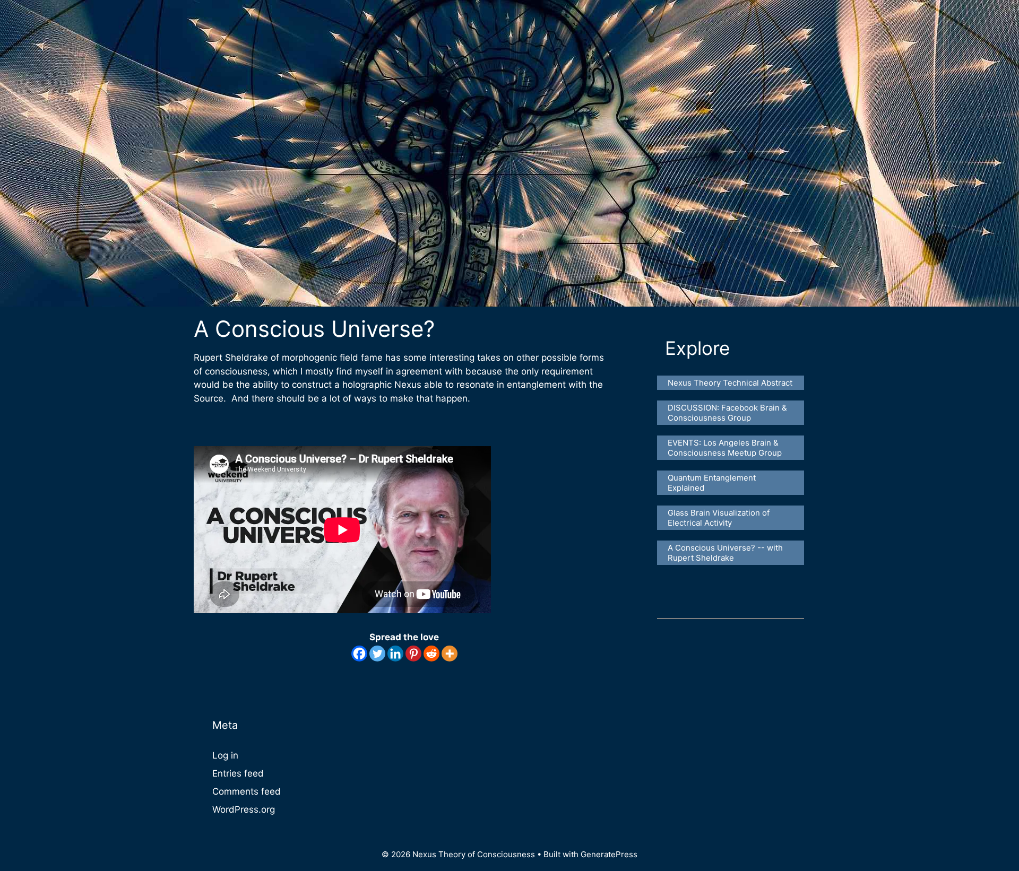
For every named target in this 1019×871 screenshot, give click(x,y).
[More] (449, 653)
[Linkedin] (395, 653)
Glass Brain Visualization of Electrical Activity (720, 518)
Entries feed (238, 773)
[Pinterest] (413, 653)
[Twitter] (377, 653)
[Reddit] (431, 653)
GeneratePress (609, 854)
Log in (225, 755)
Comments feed (246, 791)
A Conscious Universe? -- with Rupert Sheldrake (726, 553)
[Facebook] (359, 653)
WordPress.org (243, 809)
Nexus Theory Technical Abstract (730, 383)
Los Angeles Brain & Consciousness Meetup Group (725, 448)
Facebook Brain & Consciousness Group (728, 413)
